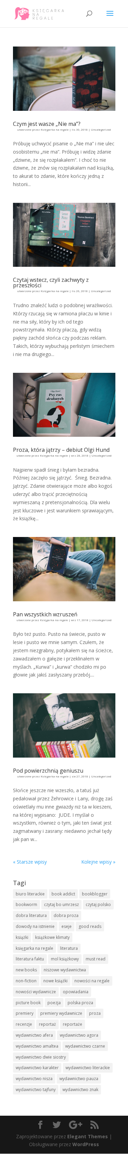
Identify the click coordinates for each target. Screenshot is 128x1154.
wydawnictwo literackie (88, 1068)
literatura (69, 948)
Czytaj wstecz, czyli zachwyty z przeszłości (51, 282)
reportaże (72, 1024)
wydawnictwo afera (34, 1035)
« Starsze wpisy (30, 861)
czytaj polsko (98, 904)
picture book (28, 1003)
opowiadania (75, 992)
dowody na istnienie (35, 926)
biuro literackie (30, 894)
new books (26, 970)
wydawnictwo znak (80, 1089)
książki (22, 937)
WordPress (85, 1144)
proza (95, 1013)
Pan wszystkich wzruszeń (45, 614)
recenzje (24, 1024)
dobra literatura (31, 915)
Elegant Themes (87, 1136)
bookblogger (95, 894)
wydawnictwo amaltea (37, 1046)
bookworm (26, 904)
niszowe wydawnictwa (65, 970)
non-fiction (26, 981)
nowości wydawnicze (36, 992)
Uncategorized (101, 129)
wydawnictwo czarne (85, 1046)
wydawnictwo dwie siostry (41, 1057)
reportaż (47, 1024)
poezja (54, 1003)
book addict (63, 894)
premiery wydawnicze (61, 1013)
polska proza (80, 1003)
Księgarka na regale (55, 129)
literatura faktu (30, 959)
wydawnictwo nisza (34, 1078)
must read (95, 959)
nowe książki (55, 981)
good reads (90, 926)
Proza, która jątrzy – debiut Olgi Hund (61, 450)
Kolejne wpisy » (98, 861)
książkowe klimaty (52, 937)
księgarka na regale (34, 948)
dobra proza (66, 915)
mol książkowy (65, 959)
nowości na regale (92, 981)
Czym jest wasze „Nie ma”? (47, 124)
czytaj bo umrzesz (61, 904)
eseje (66, 926)
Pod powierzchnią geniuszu (48, 770)
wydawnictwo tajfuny (36, 1089)
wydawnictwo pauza (78, 1078)
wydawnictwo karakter (37, 1068)
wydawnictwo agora (79, 1035)
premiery (24, 1013)
